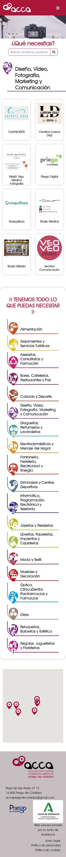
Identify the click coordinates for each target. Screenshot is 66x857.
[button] (9, 705)
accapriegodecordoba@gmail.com (30, 797)
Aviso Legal (52, 840)
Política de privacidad (45, 845)
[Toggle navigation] (58, 7)
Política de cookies (47, 850)
